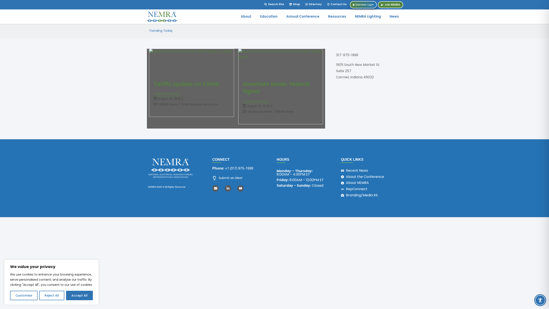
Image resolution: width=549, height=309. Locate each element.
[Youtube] (240, 188)
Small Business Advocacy (199, 104)
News (394, 16)
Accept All (79, 295)
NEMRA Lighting (368, 16)
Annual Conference (302, 16)
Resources (337, 16)
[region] (51, 282)
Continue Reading (166, 94)
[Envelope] (215, 188)
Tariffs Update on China (186, 84)
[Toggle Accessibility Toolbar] (540, 300)
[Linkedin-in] (228, 188)
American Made (260, 111)
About (246, 16)
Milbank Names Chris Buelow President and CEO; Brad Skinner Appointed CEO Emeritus (243, 31)
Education (269, 16)
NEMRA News (168, 104)
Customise (23, 295)
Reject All (52, 295)
